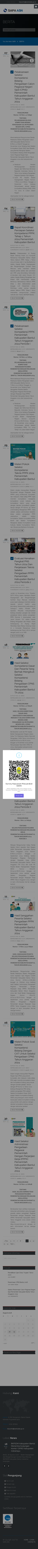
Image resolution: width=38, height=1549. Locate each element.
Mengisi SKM (19, 795)
